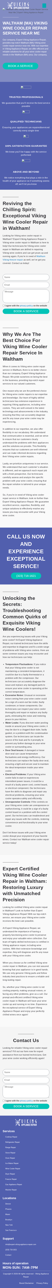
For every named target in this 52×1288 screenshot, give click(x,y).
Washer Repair (11, 1190)
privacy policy (26, 306)
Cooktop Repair (11, 1137)
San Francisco (11, 1230)
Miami (7, 1214)
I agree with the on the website (26, 306)
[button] (44, 5)
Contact (8, 1255)
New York (9, 1225)
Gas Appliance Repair (13, 1184)
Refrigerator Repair (12, 1142)
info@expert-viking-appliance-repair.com (20, 1244)
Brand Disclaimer (26, 1283)
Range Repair (10, 1147)
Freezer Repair (11, 1179)
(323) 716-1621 (11, 1250)
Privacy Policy (42, 1283)
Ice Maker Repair (12, 1163)
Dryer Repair (10, 1174)
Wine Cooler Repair (12, 1169)
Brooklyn (8, 1220)
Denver (8, 1204)
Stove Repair (10, 1153)
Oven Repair (10, 1158)
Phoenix (8, 1209)
